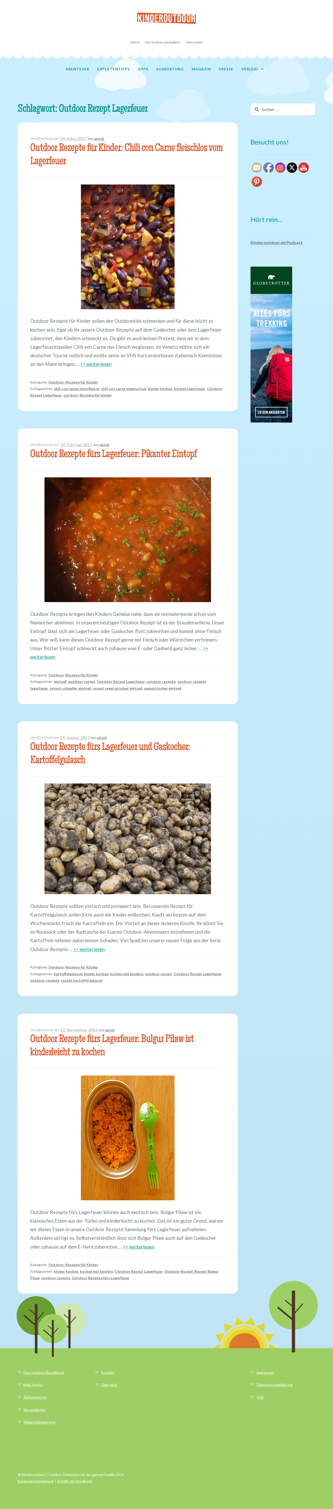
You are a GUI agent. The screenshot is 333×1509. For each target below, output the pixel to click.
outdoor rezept (81, 681)
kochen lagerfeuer (189, 388)
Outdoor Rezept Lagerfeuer (121, 681)
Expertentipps (113, 69)
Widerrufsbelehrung (39, 1422)
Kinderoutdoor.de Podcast (277, 242)
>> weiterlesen (96, 364)
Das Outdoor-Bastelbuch (162, 42)
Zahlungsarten (35, 1397)
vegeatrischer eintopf (162, 688)
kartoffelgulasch (68, 974)
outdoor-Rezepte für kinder (87, 395)
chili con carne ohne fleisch (76, 388)
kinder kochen (160, 388)
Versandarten (34, 1409)
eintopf (60, 681)
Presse (226, 69)
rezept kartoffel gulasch (82, 980)
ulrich (99, 138)
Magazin (201, 69)
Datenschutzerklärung (274, 1384)
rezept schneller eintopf (70, 688)
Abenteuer (77, 69)
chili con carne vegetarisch (123, 388)
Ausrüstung (170, 69)
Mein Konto (194, 42)
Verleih (249, 69)
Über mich (109, 1384)
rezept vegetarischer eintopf (117, 688)
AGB (260, 1397)
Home (135, 42)
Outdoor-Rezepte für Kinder (73, 382)
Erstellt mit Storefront (74, 1481)
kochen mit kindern (126, 974)
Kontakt (107, 1372)
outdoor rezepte (161, 681)
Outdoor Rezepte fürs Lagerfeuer (101, 1278)
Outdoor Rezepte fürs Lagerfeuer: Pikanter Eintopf (113, 455)
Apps (143, 69)
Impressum (265, 1372)
